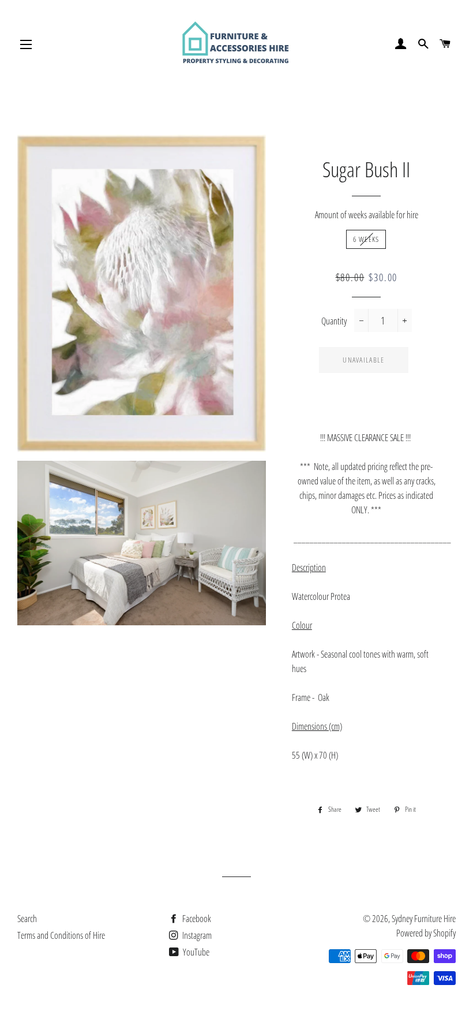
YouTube (195, 952)
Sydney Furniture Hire (424, 918)
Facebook (196, 918)
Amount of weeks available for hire (366, 214)
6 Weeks (366, 239)
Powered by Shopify (426, 933)
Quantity (334, 321)
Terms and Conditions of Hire (61, 935)
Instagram (196, 935)
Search (27, 918)
